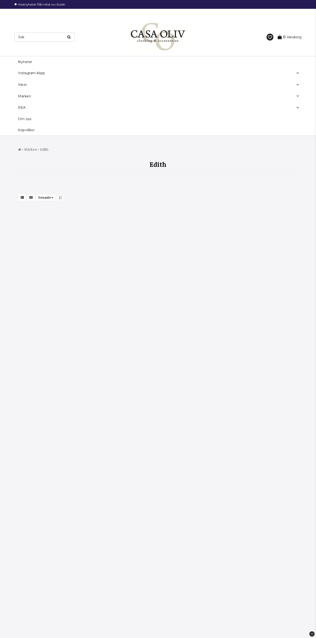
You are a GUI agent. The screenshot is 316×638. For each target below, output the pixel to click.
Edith (44, 149)
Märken (24, 96)
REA (22, 107)
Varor (22, 85)
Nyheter (25, 62)
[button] (269, 37)
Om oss (24, 119)
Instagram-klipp (31, 73)
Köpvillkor (26, 130)
